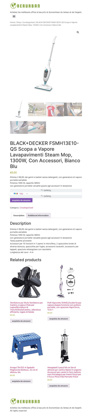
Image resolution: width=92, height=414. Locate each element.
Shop (19, 22)
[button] (78, 32)
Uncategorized (29, 22)
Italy (21, 193)
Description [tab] (18, 215)
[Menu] (14, 16)
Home (12, 22)
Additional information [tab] (38, 215)
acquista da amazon (21, 200)
